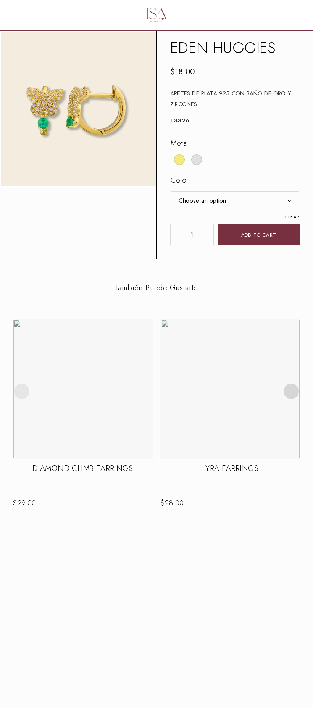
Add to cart (258, 235)
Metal (180, 143)
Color (180, 180)
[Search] (278, 15)
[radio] (179, 160)
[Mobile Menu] (15, 15)
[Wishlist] (290, 15)
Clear (292, 217)
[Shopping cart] (302, 15)
